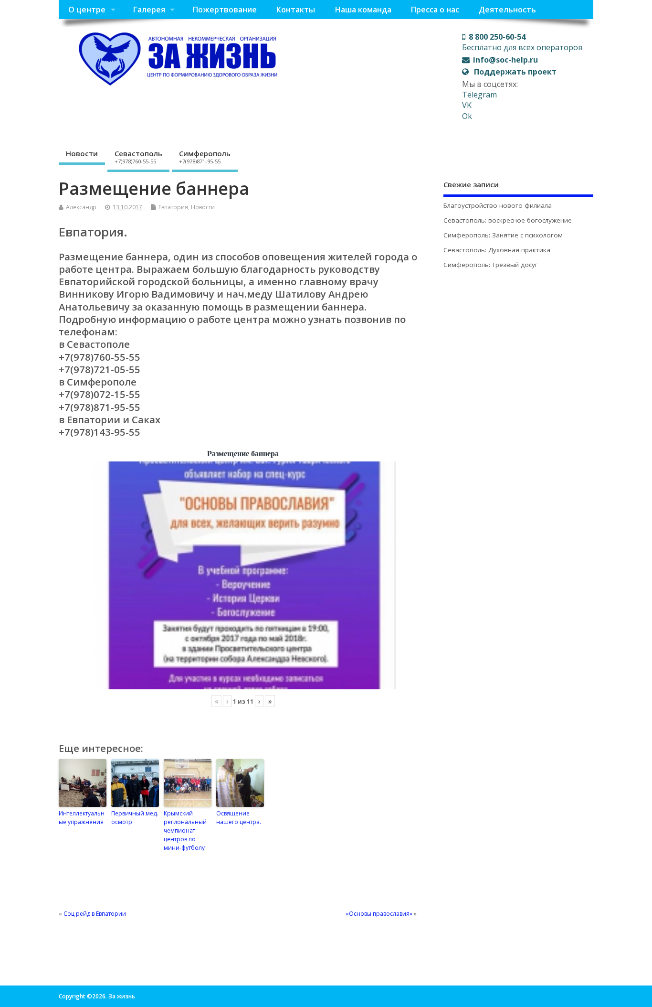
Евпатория (173, 207)
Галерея (149, 9)
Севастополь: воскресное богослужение (507, 220)
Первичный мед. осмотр (134, 817)
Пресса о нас (434, 9)
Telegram (479, 94)
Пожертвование (224, 9)
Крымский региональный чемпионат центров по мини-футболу (185, 830)
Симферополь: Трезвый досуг (490, 264)
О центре (86, 9)
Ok (467, 116)
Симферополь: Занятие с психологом (503, 235)
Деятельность (507, 9)
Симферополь (205, 157)
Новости (82, 153)
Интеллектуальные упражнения (82, 817)
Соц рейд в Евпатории (94, 914)
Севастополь (138, 157)
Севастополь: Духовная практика (496, 250)
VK (467, 105)
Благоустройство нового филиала (497, 205)
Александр (81, 207)
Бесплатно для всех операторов (522, 42)
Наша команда (363, 9)
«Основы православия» (379, 914)
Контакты (295, 9)
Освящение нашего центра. (238, 817)
